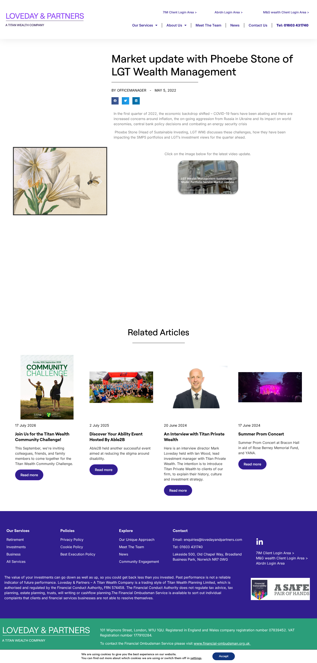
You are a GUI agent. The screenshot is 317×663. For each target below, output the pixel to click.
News (235, 25)
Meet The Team (208, 25)
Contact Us (258, 25)
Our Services (142, 25)
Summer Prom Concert (261, 434)
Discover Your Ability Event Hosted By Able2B (116, 436)
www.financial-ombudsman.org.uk (222, 643)
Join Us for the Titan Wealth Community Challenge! (42, 436)
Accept (223, 656)
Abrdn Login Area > (229, 12)
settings (195, 658)
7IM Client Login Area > (180, 12)
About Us (174, 25)
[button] (20, 182)
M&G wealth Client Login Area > (286, 12)
